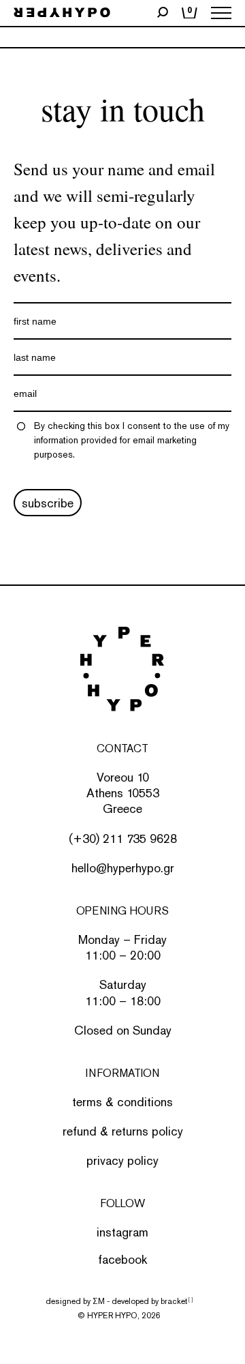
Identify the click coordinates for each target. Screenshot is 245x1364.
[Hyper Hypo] (62, 13)
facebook (122, 1259)
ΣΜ (99, 1301)
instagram (122, 1232)
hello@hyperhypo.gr (122, 868)
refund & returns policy (123, 1131)
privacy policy (122, 1160)
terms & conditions (122, 1102)
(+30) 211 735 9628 (123, 838)
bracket (177, 1301)
